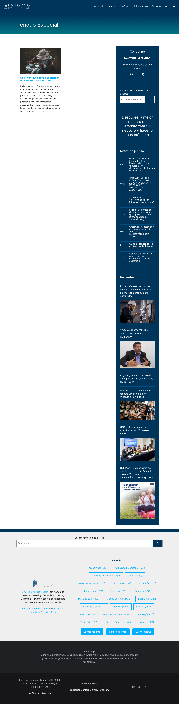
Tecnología (145, 614)
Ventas (147, 622)
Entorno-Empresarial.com (35, 592)
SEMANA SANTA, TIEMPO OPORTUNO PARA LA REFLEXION (134, 333)
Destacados (122, 583)
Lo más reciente (92, 631)
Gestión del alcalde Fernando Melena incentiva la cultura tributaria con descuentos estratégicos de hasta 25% (142, 164)
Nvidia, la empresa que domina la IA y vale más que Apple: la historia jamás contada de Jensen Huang (141, 215)
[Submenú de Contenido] (104, 6)
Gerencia (142, 591)
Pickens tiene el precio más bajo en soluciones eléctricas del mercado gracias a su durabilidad (136, 291)
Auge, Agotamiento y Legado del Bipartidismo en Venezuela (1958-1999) (136, 378)
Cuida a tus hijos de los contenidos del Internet (141, 245)
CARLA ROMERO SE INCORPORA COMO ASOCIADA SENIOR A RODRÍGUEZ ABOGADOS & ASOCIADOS (140, 184)
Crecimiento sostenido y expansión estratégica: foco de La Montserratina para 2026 (141, 232)
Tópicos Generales (119, 622)
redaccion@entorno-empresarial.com (89, 690)
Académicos (98, 568)
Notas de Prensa (94, 606)
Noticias (121, 606)
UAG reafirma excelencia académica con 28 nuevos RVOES (134, 430)
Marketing (147, 599)
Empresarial (93, 591)
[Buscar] (149, 99)
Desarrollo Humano (91, 583)
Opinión (144, 606)
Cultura (134, 575)
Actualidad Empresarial (130, 568)
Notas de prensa (117, 631)
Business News (143, 631)
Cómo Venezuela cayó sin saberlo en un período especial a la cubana (39, 79)
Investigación (88, 599)
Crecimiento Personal (106, 575)
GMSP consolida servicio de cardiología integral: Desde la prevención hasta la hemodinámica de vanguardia (136, 473)
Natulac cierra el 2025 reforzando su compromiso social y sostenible (140, 257)
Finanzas (119, 591)
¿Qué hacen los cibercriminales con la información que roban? (141, 199)
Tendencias (89, 622)
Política (87, 614)
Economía (147, 583)
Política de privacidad (40, 693)
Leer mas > (44, 111)
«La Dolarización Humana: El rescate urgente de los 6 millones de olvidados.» (135, 393)
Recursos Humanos (115, 614)
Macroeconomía (119, 599)
